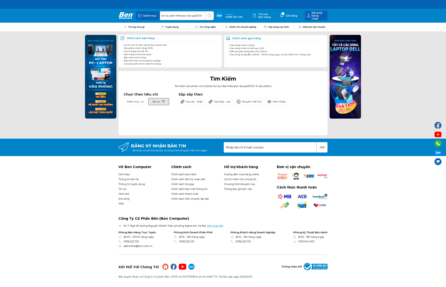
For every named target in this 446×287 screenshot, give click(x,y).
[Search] (209, 15)
